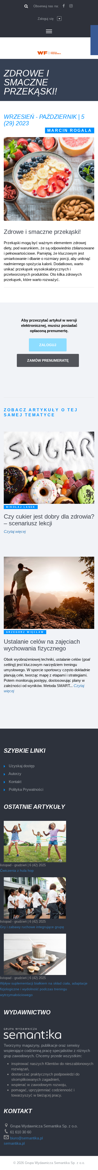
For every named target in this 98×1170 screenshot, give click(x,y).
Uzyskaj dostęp (21, 766)
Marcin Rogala (69, 130)
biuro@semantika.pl (26, 1138)
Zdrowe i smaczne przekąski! (42, 231)
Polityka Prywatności (26, 789)
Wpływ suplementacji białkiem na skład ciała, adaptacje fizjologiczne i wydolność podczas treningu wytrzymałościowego (43, 989)
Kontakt (15, 781)
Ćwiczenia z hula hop (17, 870)
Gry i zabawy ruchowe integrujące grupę (32, 927)
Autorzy (15, 773)
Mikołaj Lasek (20, 507)
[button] (50, 19)
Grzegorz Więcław (25, 632)
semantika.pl (14, 1143)
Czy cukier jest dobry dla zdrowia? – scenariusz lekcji (49, 520)
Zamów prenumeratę (48, 360)
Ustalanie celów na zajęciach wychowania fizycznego (42, 645)
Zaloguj (47, 345)
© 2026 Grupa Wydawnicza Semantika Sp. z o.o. (49, 1163)
